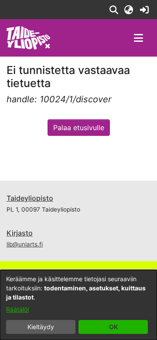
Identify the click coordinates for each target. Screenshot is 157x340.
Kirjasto (20, 233)
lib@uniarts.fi (25, 244)
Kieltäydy (40, 326)
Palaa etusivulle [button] (78, 127)
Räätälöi (17, 309)
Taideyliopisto (30, 198)
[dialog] (78, 305)
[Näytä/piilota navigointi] (138, 38)
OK (113, 326)
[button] (113, 9)
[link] (144, 9)
